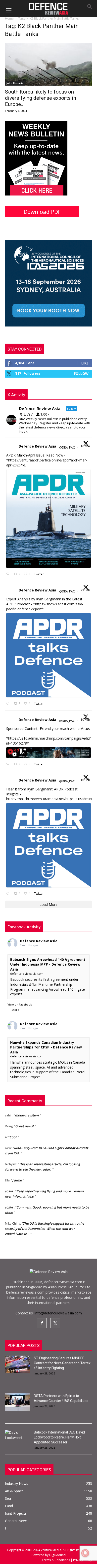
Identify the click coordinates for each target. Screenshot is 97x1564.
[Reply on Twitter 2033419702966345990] (9, 574)
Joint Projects (15, 83)
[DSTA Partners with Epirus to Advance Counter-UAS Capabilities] (17, 1402)
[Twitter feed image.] (48, 518)
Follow (81, 373)
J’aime (17, 1176)
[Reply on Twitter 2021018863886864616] (9, 894)
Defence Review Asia (37, 446)
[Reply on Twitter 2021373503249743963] (9, 764)
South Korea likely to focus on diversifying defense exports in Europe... (40, 98)
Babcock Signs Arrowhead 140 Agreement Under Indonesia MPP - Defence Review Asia (47, 964)
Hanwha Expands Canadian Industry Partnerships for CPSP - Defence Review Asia (46, 1047)
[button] (8, 10)
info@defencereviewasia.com (58, 1313)
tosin (9, 1187)
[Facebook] (42, 1323)
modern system (27, 1111)
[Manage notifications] (85, 1553)
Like (85, 363)
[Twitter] (55, 1323)
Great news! (24, 1122)
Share (15, 1009)
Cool (12, 1133)
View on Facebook (19, 1004)
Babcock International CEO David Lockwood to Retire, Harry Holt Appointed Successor (59, 1437)
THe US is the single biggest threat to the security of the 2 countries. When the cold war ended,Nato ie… (44, 1224)
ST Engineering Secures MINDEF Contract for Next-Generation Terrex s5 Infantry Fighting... (62, 1363)
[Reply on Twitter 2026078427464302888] (9, 704)
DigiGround (57, 1555)
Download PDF (42, 211)
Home (9, 18)
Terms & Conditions (56, 1560)
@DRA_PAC (67, 447)
